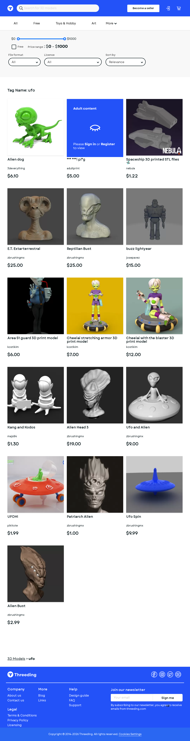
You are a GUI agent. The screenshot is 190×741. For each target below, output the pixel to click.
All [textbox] (14, 62)
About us (14, 695)
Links (42, 700)
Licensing (14, 725)
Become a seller (143, 8)
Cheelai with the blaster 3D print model (150, 340)
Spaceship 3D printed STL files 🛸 (152, 161)
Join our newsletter (128, 690)
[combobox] (24, 62)
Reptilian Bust (79, 249)
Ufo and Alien (138, 428)
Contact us (15, 700)
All (16, 23)
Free (36, 23)
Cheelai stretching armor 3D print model (92, 340)
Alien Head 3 (78, 428)
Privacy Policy (17, 720)
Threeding (21, 674)
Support (75, 705)
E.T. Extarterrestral (23, 249)
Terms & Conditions (22, 715)
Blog (41, 695)
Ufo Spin (133, 517)
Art (94, 23)
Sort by (110, 55)
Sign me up (167, 698)
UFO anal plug (76, 160)
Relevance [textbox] (116, 62)
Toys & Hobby (66, 23)
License (49, 55)
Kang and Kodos (21, 428)
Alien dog (15, 160)
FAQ (72, 700)
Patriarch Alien (80, 517)
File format (15, 55)
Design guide (79, 695)
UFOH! (12, 517)
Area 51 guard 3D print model (32, 338)
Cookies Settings (130, 734)
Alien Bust (16, 606)
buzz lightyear (139, 249)
